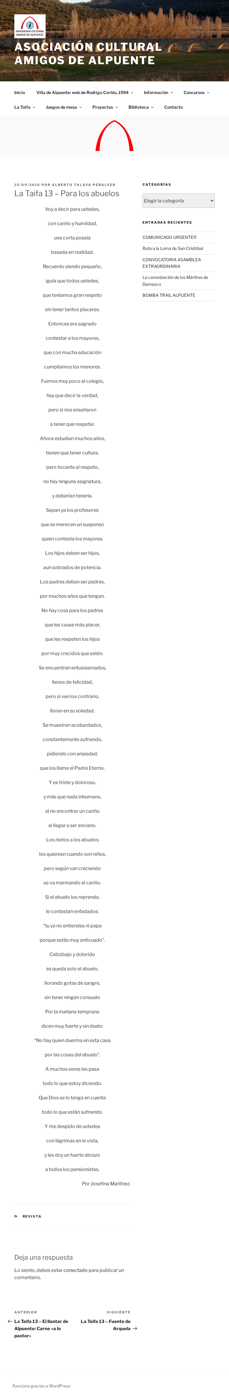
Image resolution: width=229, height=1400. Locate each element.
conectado (76, 1270)
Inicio (19, 92)
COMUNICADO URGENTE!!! (169, 237)
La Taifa (22, 107)
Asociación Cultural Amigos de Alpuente (88, 53)
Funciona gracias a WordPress (41, 1385)
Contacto (173, 107)
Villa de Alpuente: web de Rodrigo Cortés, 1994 (82, 92)
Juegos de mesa (61, 107)
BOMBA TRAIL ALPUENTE (169, 295)
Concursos (194, 92)
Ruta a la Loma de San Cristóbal (173, 248)
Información (156, 92)
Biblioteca (139, 107)
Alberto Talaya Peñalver (84, 185)
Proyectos (102, 107)
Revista (32, 1216)
